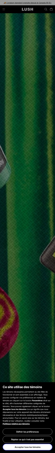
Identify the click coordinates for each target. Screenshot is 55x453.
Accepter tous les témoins (27, 447)
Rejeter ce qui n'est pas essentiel (27, 439)
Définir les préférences (27, 431)
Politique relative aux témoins (16, 424)
